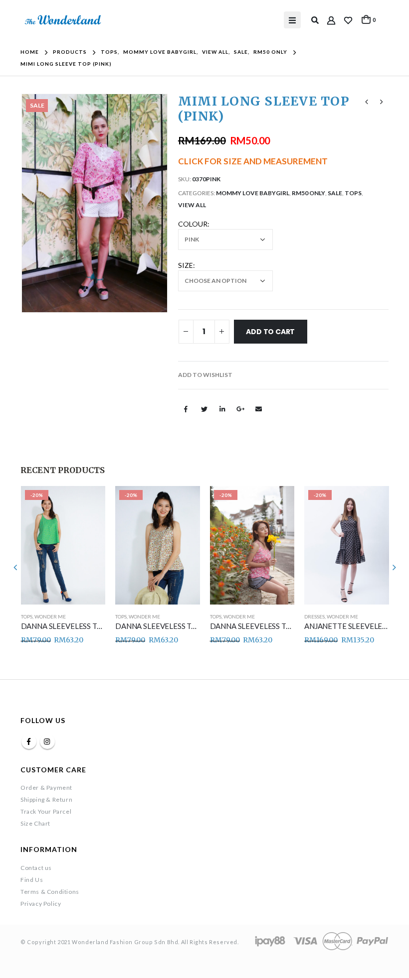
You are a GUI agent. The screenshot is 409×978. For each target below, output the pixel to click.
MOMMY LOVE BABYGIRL (252, 193)
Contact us (36, 867)
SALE (335, 193)
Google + (240, 409)
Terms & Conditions (49, 891)
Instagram (47, 741)
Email (258, 409)
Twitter (204, 409)
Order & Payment (46, 787)
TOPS (353, 193)
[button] (205, 375)
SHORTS (313, 616)
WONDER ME (49, 616)
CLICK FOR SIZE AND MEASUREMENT (253, 161)
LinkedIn (222, 409)
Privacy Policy (40, 903)
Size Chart (35, 823)
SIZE (185, 265)
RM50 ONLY (308, 193)
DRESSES (219, 616)
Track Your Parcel (45, 811)
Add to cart (270, 332)
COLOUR (192, 224)
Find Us (31, 879)
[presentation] (32, 203)
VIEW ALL (192, 205)
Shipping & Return (46, 799)
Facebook (186, 409)
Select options (89, 502)
